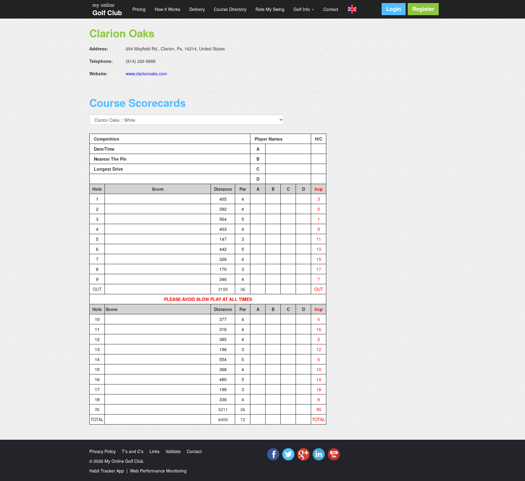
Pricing (139, 9)
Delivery (197, 9)
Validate (173, 451)
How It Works (167, 9)
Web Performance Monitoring (158, 471)
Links (154, 451)
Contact (330, 9)
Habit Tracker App (106, 471)
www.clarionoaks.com (146, 73)
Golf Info (302, 9)
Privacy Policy (102, 451)
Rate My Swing (270, 9)
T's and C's (132, 451)
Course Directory (230, 9)
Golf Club (107, 12)
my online (103, 5)
